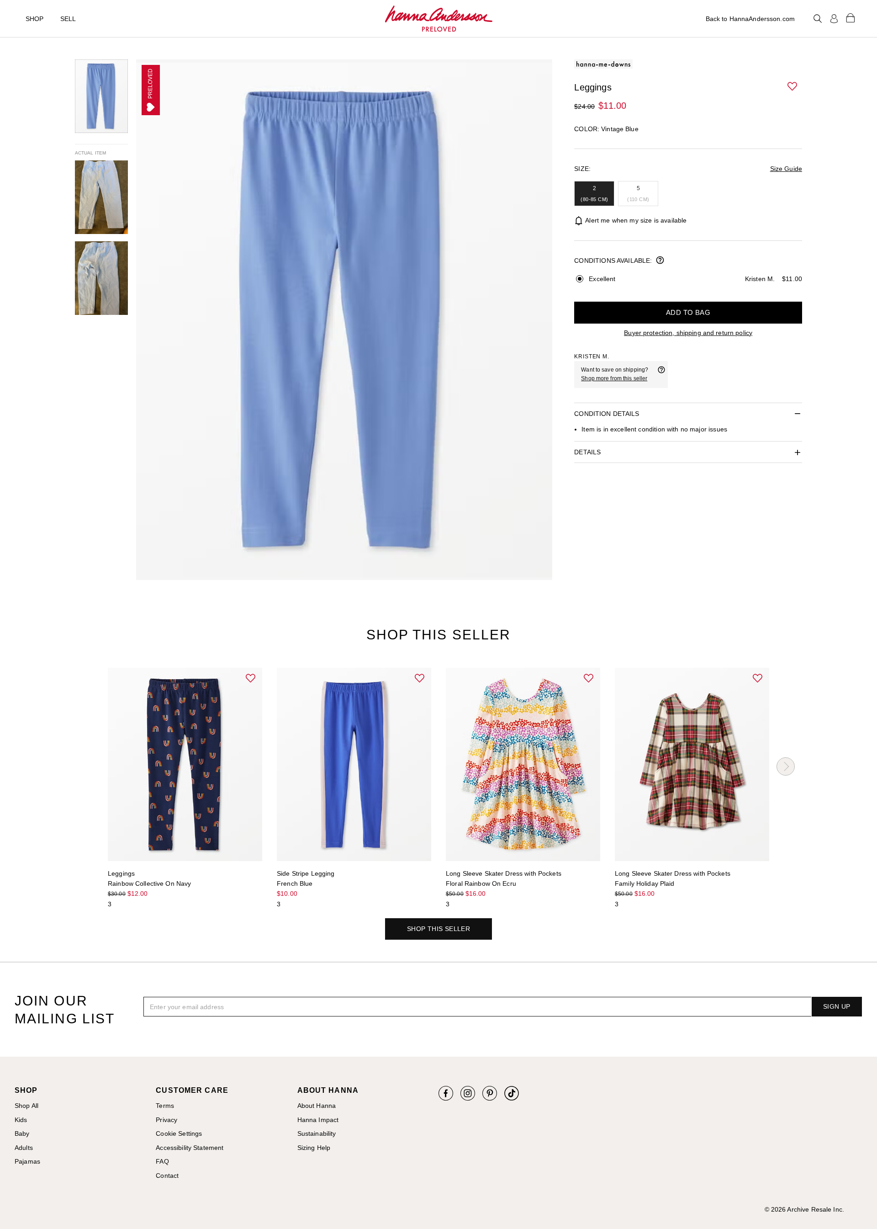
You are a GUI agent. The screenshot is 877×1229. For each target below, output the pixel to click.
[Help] (661, 374)
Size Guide (786, 168)
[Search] (817, 19)
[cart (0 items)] (850, 17)
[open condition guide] (660, 261)
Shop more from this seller (614, 378)
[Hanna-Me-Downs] (438, 18)
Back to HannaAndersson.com (750, 18)
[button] (793, 87)
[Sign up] (834, 19)
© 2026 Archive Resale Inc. (804, 1209)
